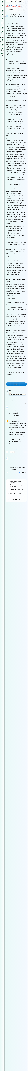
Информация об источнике (14, 400)
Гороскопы (13, 1)
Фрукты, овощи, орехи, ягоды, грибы (17, 394)
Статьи (12, 452)
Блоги (8, 1)
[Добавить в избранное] (26, 403)
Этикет (19, 1)
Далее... (16, 384)
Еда (10, 392)
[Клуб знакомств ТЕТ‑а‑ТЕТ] (7, 452)
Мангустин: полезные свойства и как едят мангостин (15, 495)
